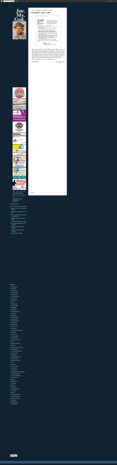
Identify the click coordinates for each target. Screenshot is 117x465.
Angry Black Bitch (15, 296)
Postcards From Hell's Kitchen (18, 371)
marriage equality (51, 59)
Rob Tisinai (13, 383)
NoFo (12, 362)
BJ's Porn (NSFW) (14, 305)
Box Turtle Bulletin (15, 311)
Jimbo (12, 341)
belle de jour (14, 298)
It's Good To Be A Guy (16, 339)
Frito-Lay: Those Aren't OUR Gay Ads (19, 206)
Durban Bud (14, 328)
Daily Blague (14, 322)
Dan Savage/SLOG (15, 317)
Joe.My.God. (19, 15)
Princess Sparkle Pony (16, 375)
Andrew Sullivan (15, 292)
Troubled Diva (14, 402)
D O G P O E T (14, 326)
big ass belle (14, 303)
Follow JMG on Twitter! (17, 198)
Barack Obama (38, 59)
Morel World (14, 354)
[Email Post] (63, 61)
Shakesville (14, 386)
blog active (13, 309)
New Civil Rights (14, 358)
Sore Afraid (13, 390)
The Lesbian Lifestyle (15, 394)
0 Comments (59, 61)
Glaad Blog (13, 332)
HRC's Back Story (15, 335)
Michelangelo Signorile (16, 351)
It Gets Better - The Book (16, 233)
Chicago (45, 59)
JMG (38, 61)
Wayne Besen (14, 403)
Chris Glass (13, 315)
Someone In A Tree (15, 388)
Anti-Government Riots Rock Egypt (18, 221)
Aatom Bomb (14, 286)
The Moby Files (14, 352)
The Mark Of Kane (15, 396)
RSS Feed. (15, 201)
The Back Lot (14, 300)
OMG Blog (13, 364)
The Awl (13, 392)
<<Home (32, 192)
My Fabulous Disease (16, 356)
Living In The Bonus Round (17, 347)
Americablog (14, 290)
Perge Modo (14, 369)
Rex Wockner (14, 381)
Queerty (13, 379)
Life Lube (13, 345)
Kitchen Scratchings (15, 343)
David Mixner (14, 324)
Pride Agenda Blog (15, 373)
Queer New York (14, 377)
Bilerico (13, 302)
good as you (14, 334)
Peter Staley (14, 368)
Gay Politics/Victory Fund (16, 330)
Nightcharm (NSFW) (15, 360)
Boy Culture (14, 313)
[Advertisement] (16, 259)
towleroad (13, 400)
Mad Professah (14, 349)
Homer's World (14, 337)
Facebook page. (16, 200)
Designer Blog (14, 319)
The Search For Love (15, 398)
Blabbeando (14, 307)
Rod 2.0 (13, 385)
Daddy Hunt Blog (15, 320)
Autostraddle (14, 294)
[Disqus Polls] (47, 85)
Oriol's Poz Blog (14, 366)
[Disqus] (47, 126)
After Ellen (13, 288)
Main (33, 10)
